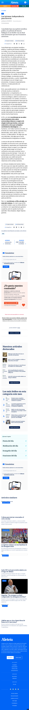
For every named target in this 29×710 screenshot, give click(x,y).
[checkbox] (3, 262)
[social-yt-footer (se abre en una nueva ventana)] (10, 689)
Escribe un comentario (14, 333)
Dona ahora (14, 6)
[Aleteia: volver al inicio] (14, 2)
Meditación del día (10, 446)
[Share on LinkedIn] (16, 43)
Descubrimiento (14, 670)
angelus (4, 580)
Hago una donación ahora (10, 303)
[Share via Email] (21, 43)
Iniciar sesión (18, 657)
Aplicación (14, 678)
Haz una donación (14, 696)
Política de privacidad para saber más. (14, 263)
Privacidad (14, 705)
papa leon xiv (5, 555)
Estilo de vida (14, 668)
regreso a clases (6, 502)
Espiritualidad (14, 666)
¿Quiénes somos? (14, 698)
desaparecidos (6, 530)
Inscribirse (6, 266)
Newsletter (14, 676)
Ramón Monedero (17, 21)
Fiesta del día (8, 441)
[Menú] (5, 2)
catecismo (5, 606)
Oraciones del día (10, 456)
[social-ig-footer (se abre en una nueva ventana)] (18, 689)
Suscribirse (10, 657)
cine (3, 233)
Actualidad (3, 10)
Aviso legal (14, 700)
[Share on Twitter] (19, 43)
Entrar (18, 327)
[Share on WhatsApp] (24, 43)
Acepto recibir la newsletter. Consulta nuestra (14, 263)
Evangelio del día (10, 451)
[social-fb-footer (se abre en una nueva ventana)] (13, 689)
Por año (14, 684)
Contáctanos (14, 703)
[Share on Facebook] (14, 43)
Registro (5, 6)
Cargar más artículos (14, 382)
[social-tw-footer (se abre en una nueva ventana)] (15, 689)
